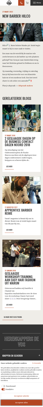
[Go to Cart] (27, 3)
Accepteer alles (21, 403)
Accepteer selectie (21, 396)
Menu (38, 3)
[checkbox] (8, 386)
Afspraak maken (25, 86)
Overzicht (37, 363)
